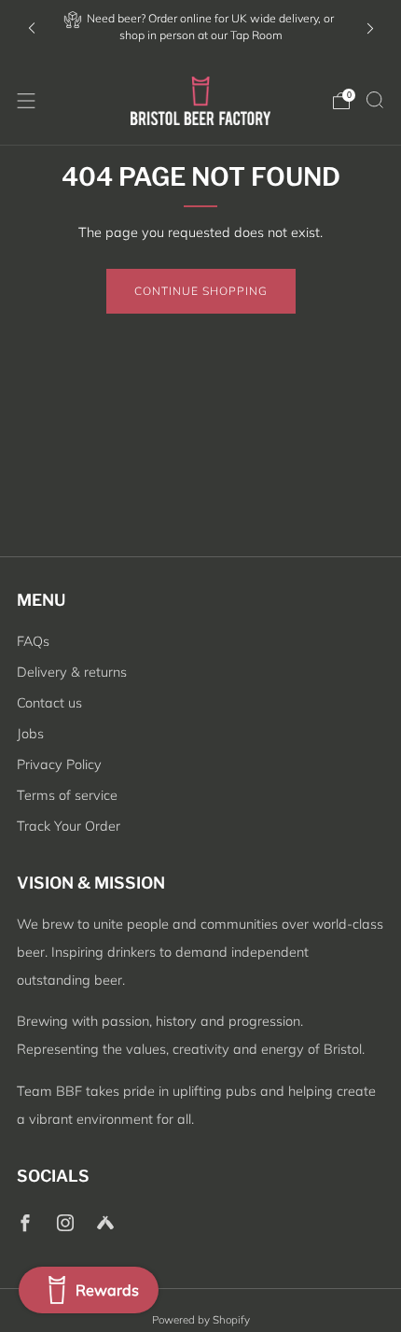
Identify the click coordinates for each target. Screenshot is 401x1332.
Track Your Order (68, 826)
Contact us (49, 702)
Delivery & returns (72, 672)
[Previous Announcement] (32, 28)
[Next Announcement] (370, 28)
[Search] (375, 100)
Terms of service (67, 795)
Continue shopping (201, 291)
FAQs (33, 641)
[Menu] (26, 100)
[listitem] (201, 28)
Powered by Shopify (201, 1319)
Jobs (30, 733)
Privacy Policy (59, 764)
